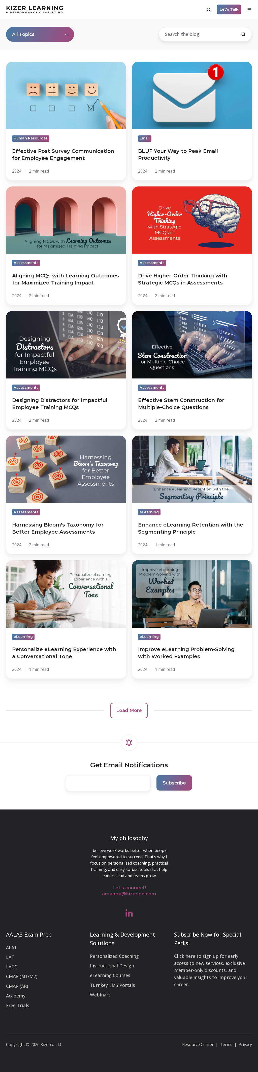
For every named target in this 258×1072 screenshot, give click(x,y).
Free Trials (17, 1005)
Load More (129, 710)
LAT (10, 957)
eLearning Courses (110, 975)
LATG (12, 967)
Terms (226, 1044)
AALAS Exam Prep (29, 934)
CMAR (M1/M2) (21, 976)
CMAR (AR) (17, 986)
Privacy (245, 1044)
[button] (208, 9)
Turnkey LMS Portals (112, 985)
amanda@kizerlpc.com (129, 894)
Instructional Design (112, 966)
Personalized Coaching (114, 956)
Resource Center (198, 1044)
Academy (15, 996)
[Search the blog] (243, 34)
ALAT (11, 947)
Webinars (100, 995)
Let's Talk (229, 9)
